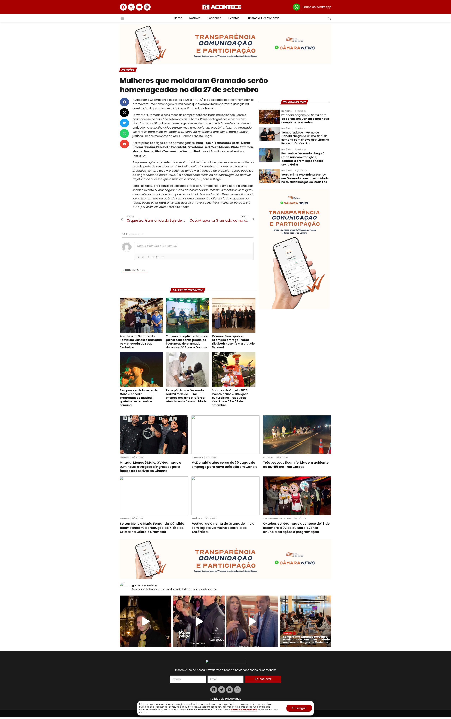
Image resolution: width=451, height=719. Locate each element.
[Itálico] (142, 257)
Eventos (233, 18)
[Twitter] (221, 689)
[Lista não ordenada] (162, 257)
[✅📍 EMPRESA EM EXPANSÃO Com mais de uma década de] (305, 621)
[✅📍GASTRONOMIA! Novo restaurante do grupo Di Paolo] (252, 621)
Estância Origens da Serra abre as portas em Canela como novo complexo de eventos (305, 119)
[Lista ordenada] (157, 257)
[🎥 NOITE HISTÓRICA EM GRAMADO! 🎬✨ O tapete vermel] (199, 621)
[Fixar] (152, 257)
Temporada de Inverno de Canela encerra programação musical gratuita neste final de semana (138, 397)
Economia (214, 18)
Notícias (194, 18)
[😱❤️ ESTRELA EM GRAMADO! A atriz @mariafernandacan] (145, 621)
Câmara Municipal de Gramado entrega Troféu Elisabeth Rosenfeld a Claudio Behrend (233, 341)
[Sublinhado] (147, 257)
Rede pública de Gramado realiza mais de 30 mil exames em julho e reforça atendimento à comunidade (186, 395)
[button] (124, 102)
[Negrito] (137, 257)
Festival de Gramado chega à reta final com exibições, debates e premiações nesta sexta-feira (302, 158)
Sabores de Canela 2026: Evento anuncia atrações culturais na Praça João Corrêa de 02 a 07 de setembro (230, 397)
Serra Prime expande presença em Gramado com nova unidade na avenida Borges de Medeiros (305, 178)
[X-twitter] (131, 7)
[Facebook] (123, 7)
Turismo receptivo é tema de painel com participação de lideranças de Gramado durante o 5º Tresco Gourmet (187, 341)
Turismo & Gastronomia (262, 18)
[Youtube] (139, 7)
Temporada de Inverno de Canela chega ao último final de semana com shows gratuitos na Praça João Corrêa (305, 138)
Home (178, 18)
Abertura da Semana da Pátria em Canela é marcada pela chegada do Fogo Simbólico (141, 341)
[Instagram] (147, 7)
